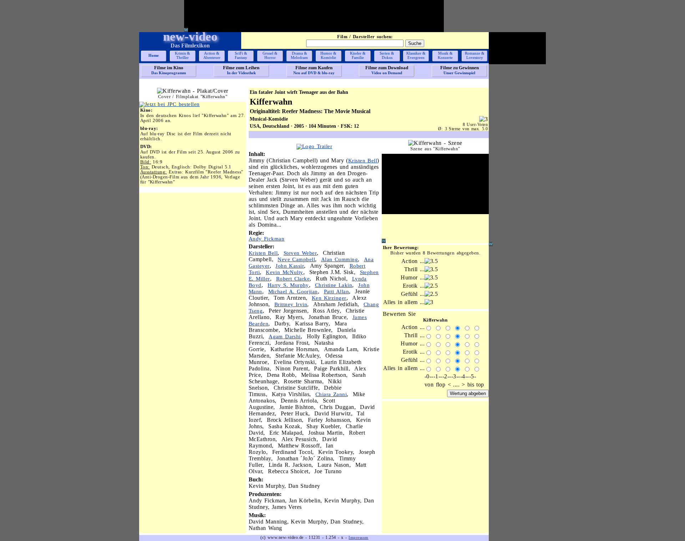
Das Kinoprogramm (168, 70)
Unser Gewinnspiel (459, 70)
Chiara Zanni (331, 394)
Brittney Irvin (290, 304)
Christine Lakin (333, 285)
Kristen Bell (362, 160)
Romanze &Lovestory (474, 55)
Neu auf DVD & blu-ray (314, 70)
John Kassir (289, 266)
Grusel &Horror (270, 55)
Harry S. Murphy (288, 285)
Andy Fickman (266, 239)
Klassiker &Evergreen (416, 55)
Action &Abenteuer (211, 55)
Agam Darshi (285, 336)
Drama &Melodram (299, 55)
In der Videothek (241, 70)
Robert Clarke (293, 279)
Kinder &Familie (358, 55)
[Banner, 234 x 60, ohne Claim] (169, 104)
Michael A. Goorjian (293, 291)
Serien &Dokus (387, 55)
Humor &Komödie (328, 55)
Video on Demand (386, 70)
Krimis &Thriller (182, 55)
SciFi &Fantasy (241, 55)
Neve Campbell (296, 259)
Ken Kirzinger (329, 298)
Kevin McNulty (284, 272)
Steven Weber (300, 253)
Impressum (358, 537)
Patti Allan (336, 291)
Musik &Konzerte (445, 55)
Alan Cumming (339, 259)
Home (153, 55)
